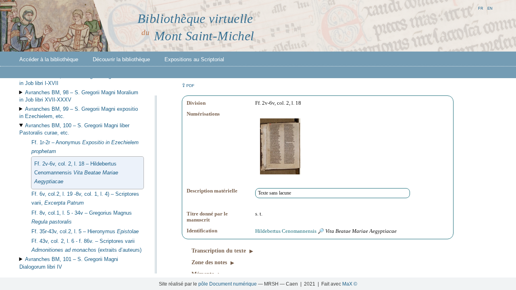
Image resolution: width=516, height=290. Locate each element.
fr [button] (480, 8)
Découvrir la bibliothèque (121, 59)
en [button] (490, 8)
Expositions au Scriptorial (194, 59)
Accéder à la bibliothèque (48, 59)
